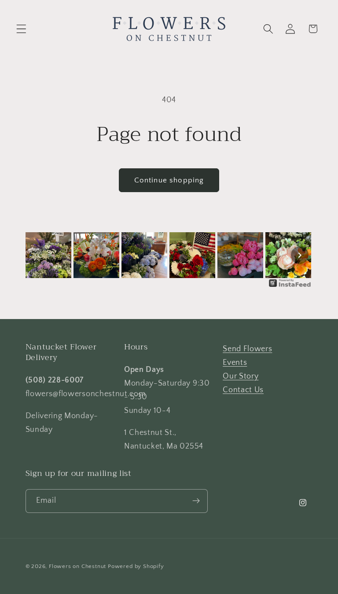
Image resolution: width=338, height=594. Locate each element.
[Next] (300, 255)
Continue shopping (169, 180)
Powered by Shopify (136, 566)
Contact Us (243, 389)
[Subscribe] (196, 501)
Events (235, 362)
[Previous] (39, 255)
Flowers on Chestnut (77, 566)
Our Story (240, 376)
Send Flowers (247, 348)
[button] (21, 29)
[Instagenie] (290, 286)
